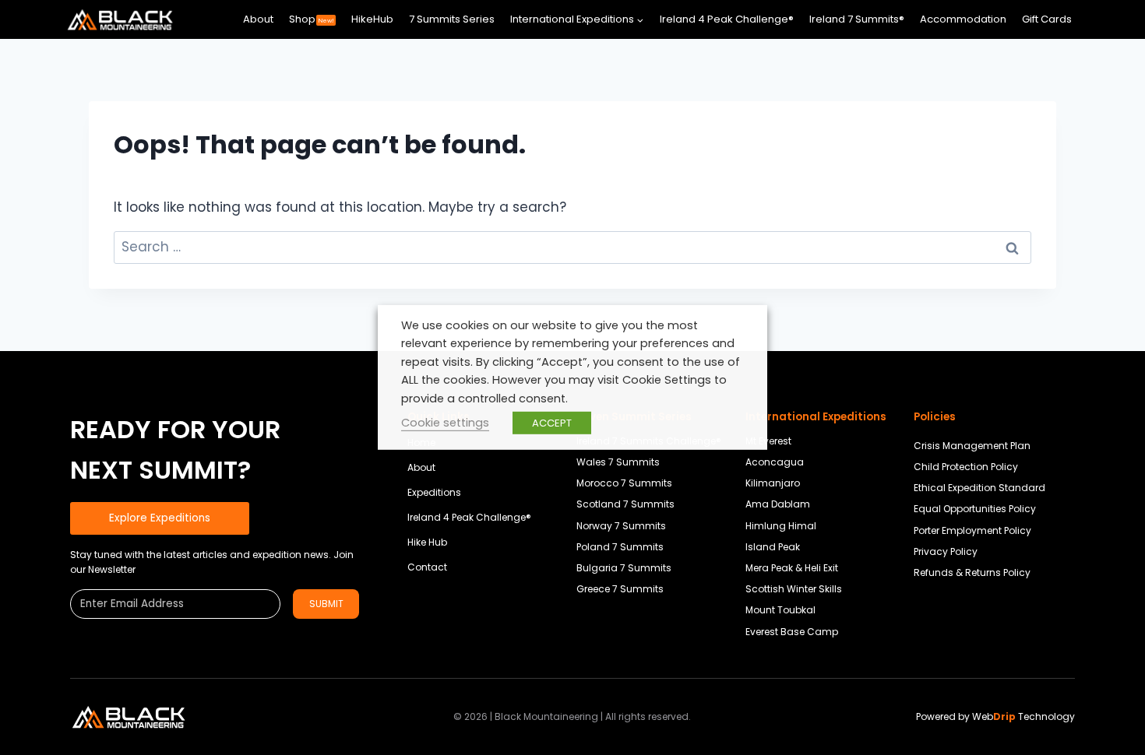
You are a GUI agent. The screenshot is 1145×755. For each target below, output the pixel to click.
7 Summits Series (452, 19)
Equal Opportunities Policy (975, 508)
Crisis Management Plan (972, 445)
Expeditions (434, 492)
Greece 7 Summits (620, 588)
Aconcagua (774, 462)
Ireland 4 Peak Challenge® (727, 19)
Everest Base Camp (791, 631)
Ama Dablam (777, 504)
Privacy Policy (946, 551)
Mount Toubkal (780, 609)
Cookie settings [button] (445, 422)
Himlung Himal (780, 525)
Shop (311, 19)
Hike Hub (427, 542)
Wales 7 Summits (618, 462)
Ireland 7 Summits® (856, 19)
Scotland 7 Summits (625, 504)
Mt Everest (768, 441)
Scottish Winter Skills (793, 588)
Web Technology (1023, 716)
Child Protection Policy (966, 466)
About (258, 19)
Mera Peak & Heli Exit (791, 567)
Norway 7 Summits (621, 525)
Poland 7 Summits (620, 546)
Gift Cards (1047, 19)
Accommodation (963, 19)
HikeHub (372, 19)
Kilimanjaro (772, 483)
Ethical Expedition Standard (979, 487)
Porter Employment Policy (972, 530)
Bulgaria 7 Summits (623, 567)
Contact (427, 567)
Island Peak (772, 546)
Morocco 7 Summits (624, 483)
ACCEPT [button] (552, 423)
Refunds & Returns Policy (972, 572)
